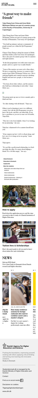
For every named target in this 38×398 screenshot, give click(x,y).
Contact (5, 376)
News (7, 258)
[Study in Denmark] (8, 4)
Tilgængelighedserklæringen (13, 388)
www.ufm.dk (7, 391)
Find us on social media (11, 380)
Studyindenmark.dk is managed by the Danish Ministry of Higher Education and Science (17, 371)
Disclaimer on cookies (10, 384)
